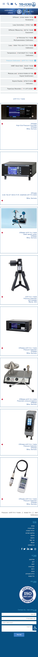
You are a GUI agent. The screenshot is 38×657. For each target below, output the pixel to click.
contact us (31, 545)
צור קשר (32, 540)
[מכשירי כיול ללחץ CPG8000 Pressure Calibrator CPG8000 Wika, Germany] (19, 326)
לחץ (33, 562)
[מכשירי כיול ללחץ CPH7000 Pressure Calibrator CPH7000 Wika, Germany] (19, 425)
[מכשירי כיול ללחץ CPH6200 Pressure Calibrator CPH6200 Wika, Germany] (19, 477)
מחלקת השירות (30, 533)
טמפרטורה (31, 566)
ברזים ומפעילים (30, 574)
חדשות (33, 538)
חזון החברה (31, 528)
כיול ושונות (27, 513)
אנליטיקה (31, 559)
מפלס (32, 571)
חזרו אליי (19, 634)
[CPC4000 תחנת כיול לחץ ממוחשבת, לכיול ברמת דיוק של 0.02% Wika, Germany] (19, 171)
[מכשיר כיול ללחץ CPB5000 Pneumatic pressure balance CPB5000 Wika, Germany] (19, 377)
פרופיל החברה (30, 530)
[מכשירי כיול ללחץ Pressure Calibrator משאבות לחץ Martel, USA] (19, 275)
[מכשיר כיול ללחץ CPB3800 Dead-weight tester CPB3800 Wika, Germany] (19, 218)
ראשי (36, 513)
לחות (33, 564)
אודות (33, 526)
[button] (35, 627)
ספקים (33, 535)
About (33, 542)
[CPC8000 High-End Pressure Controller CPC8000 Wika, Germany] (19, 112)
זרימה (33, 569)
